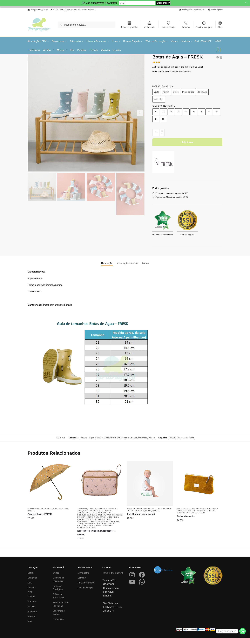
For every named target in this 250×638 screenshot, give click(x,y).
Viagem (151, 438)
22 (163, 112)
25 (178, 112)
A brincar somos (91, 511)
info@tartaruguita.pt (112, 573)
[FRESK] (163, 162)
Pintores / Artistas (98, 521)
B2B (30, 621)
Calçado (99, 438)
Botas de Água (87, 438)
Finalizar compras (204, 27)
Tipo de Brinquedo (104, 525)
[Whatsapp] (242, 631)
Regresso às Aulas (185, 438)
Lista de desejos (168, 27)
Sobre (30, 572)
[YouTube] (132, 581)
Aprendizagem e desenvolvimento (94, 513)
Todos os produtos (129, 27)
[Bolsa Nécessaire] (199, 483)
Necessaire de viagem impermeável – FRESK (96, 533)
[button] (162, 131)
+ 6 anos (110, 508)
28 (201, 112)
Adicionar (187, 142)
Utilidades (142, 438)
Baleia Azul (202, 92)
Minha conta (149, 27)
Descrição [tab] (107, 263)
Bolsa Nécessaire (186, 516)
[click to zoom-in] (86, 113)
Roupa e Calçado (129, 438)
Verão (148, 511)
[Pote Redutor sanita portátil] (150, 483)
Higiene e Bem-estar (96, 517)
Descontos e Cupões (59, 612)
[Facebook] (141, 574)
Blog (220, 27)
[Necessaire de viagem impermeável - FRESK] (217, 57)
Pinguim (166, 92)
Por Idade (102, 523)
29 (209, 112)
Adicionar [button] (200, 544)
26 (186, 112)
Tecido (90, 525)
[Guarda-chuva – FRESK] (50, 483)
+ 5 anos (101, 508)
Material (111, 517)
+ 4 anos (92, 508)
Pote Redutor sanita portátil (141, 514)
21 (156, 112)
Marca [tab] (145, 263)
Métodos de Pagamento (58, 579)
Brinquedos (83, 515)
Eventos (31, 616)
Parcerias (32, 601)
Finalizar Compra (85, 582)
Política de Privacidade (58, 596)
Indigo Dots (158, 99)
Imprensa (32, 611)
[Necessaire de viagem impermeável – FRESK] (100, 483)
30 (216, 112)
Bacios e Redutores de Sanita (142, 508)
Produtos (32, 587)
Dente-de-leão (188, 92)
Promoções (58, 619)
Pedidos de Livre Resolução (60, 604)
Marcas (31, 596)
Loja (30, 582)
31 (156, 119)
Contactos (32, 577)
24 (171, 112)
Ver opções (50, 544)
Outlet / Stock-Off (112, 438)
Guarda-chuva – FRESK (40, 514)
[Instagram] (132, 574)
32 (163, 119)
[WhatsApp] (141, 581)
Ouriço (176, 92)
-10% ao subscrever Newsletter (99, 2)
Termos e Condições (58, 587)
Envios (56, 572)
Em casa (81, 517)
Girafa (156, 92)
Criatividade (96, 515)
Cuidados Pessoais (112, 515)
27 (194, 112)
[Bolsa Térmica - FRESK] (220, 57)
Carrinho (186, 27)
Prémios (32, 606)
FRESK (172, 438)
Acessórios (33, 508)
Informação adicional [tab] (127, 263)
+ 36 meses (82, 508)
